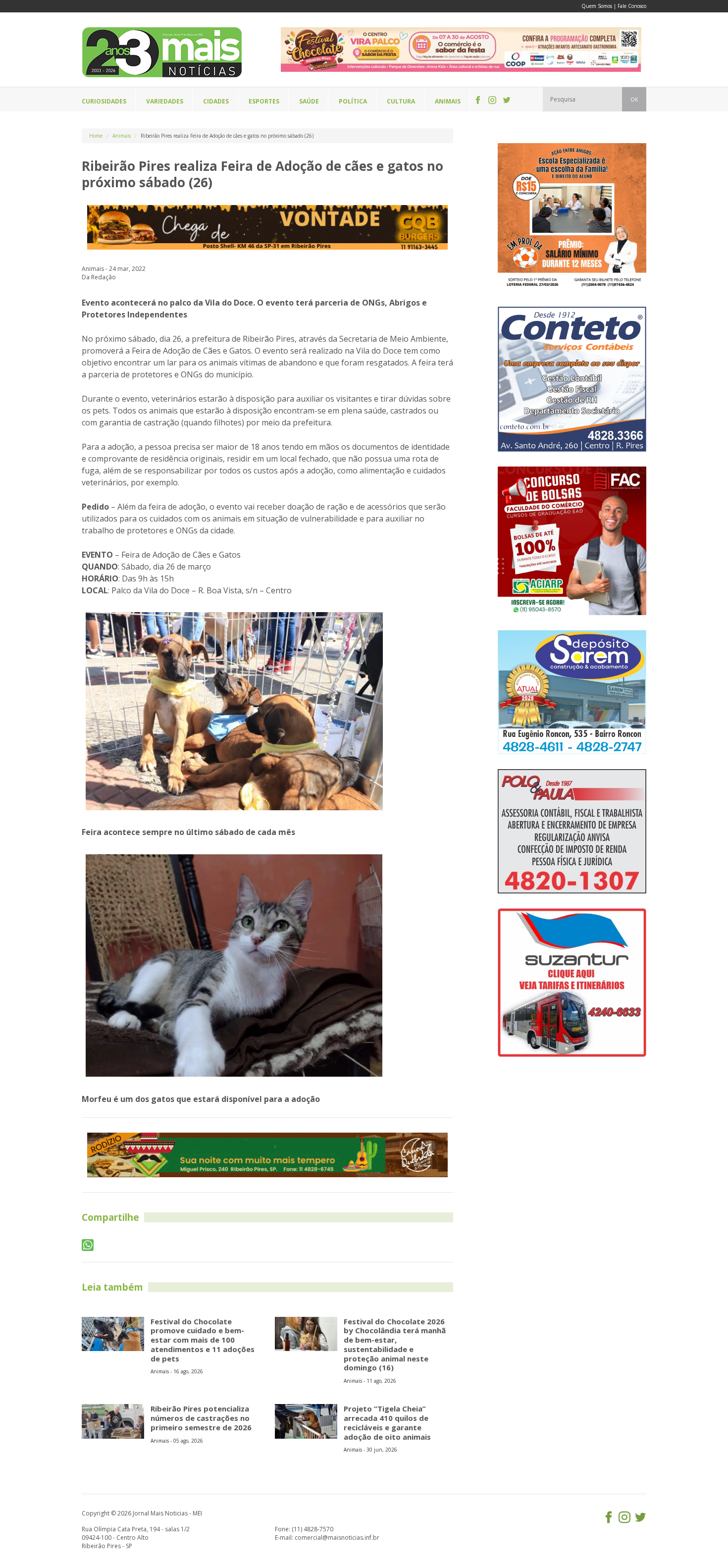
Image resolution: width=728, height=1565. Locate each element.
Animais (121, 135)
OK (634, 99)
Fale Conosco (632, 5)
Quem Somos (596, 5)
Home (96, 135)
